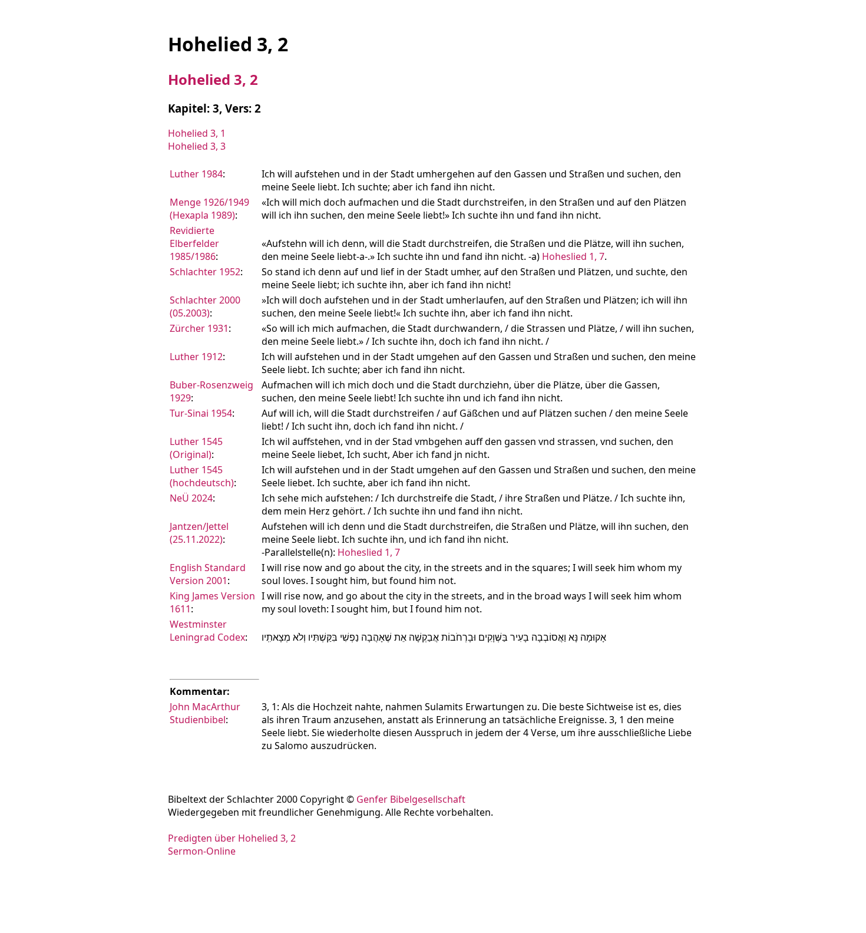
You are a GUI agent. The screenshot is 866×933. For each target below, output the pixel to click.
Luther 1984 (196, 173)
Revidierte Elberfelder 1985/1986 (194, 243)
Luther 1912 (196, 356)
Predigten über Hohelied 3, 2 (232, 838)
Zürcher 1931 (199, 328)
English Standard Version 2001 (208, 574)
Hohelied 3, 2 (213, 79)
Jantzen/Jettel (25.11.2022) (199, 533)
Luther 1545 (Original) (196, 448)
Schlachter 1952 (205, 271)
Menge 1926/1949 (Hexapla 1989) (209, 209)
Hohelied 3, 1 (197, 133)
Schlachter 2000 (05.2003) (205, 306)
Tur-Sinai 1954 (201, 413)
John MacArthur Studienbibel (205, 713)
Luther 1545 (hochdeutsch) (202, 476)
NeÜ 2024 (191, 498)
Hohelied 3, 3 (197, 146)
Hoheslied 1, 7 (573, 256)
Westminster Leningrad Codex (207, 631)
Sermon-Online (202, 851)
